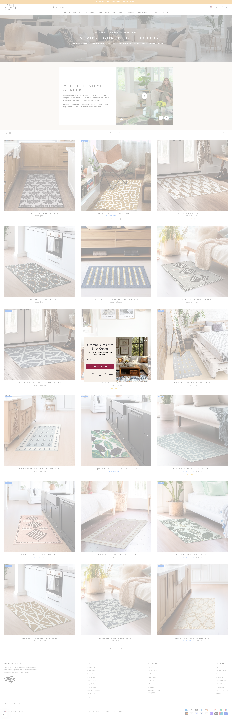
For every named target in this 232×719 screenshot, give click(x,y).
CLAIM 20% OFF (100, 366)
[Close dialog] (145, 339)
